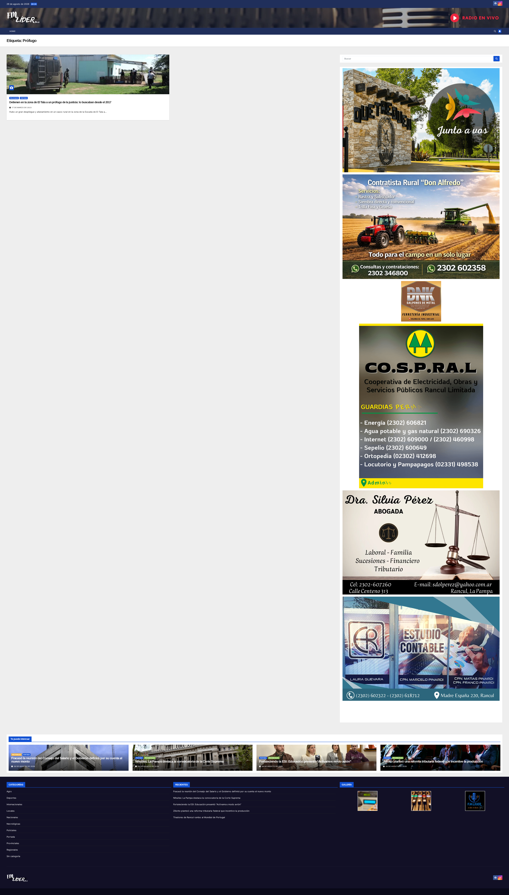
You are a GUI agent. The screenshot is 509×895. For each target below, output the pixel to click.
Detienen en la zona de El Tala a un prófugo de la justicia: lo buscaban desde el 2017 (60, 102)
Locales (10, 811)
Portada (24, 98)
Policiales (14, 98)
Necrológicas (13, 823)
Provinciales (150, 758)
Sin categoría (13, 856)
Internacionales (14, 804)
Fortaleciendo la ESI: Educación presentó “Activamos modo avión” (305, 761)
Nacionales (16, 754)
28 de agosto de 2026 (24, 766)
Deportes (11, 798)
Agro (9, 791)
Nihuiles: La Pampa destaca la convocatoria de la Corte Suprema (179, 761)
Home (12, 31)
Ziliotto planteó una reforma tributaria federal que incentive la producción (433, 761)
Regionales (12, 849)
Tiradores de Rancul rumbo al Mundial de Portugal (199, 817)
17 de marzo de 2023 (22, 108)
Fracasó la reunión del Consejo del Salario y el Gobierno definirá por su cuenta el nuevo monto (66, 759)
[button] (495, 31)
